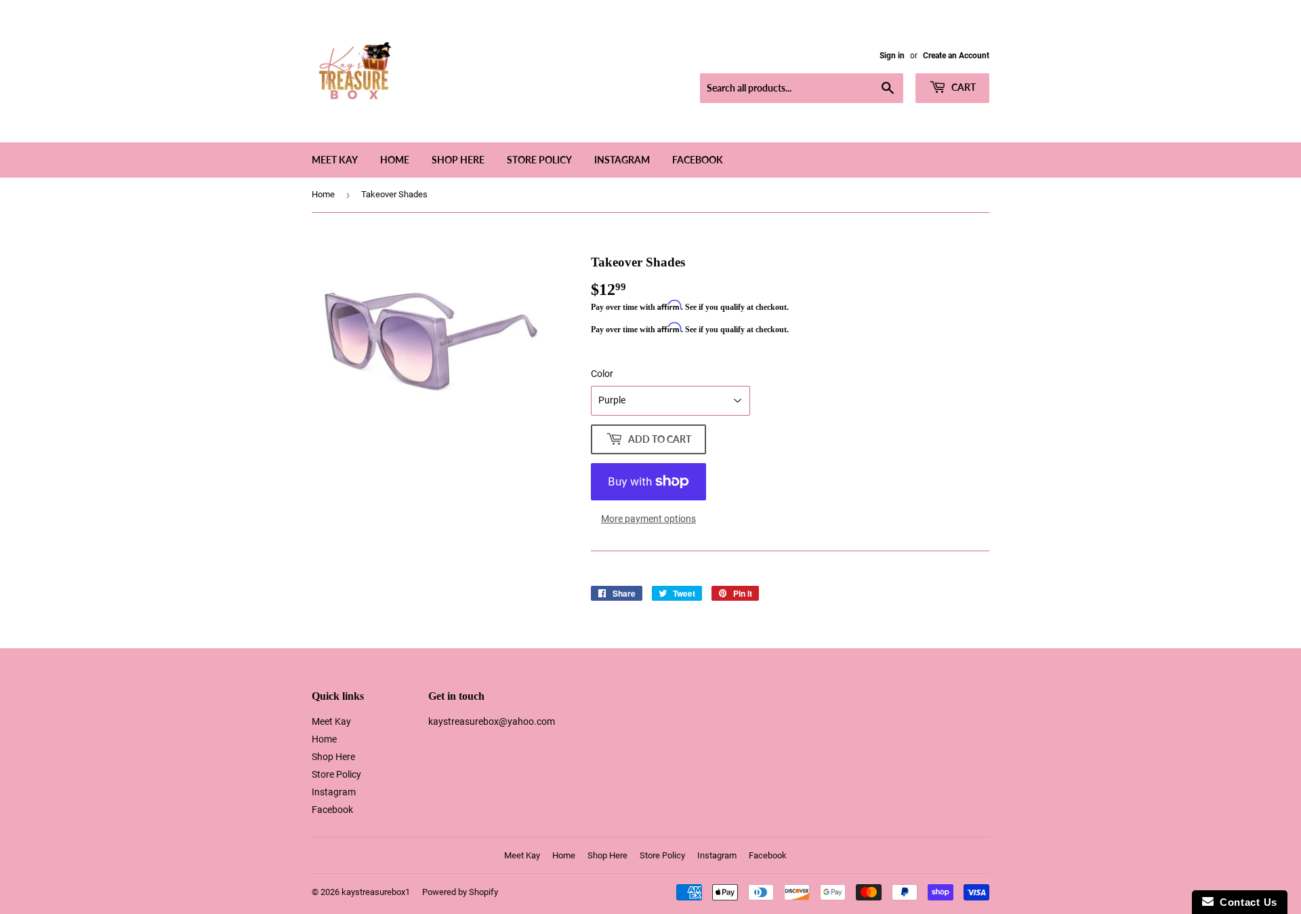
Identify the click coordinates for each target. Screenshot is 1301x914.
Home (394, 159)
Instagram (622, 159)
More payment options (648, 518)
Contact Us (1245, 902)
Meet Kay (335, 159)
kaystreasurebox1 (376, 892)
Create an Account (956, 55)
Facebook (697, 159)
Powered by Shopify (460, 892)
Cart (962, 87)
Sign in (892, 55)
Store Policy (539, 159)
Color (602, 373)
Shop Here (458, 159)
